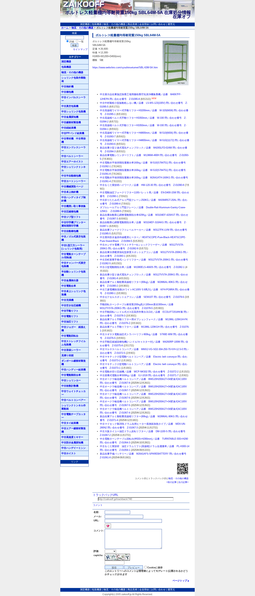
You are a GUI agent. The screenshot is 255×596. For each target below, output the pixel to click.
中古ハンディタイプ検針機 (73, 199)
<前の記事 (171, 482)
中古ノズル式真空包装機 (73, 238)
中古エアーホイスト (72, 161)
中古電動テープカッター (73, 416)
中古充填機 (67, 300)
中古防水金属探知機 (72, 442)
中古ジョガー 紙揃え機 (73, 329)
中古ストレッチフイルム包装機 (73, 343)
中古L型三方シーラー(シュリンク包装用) (73, 247)
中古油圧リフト (69, 321)
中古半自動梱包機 (71, 175)
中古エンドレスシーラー (73, 149)
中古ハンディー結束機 (73, 369)
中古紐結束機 (68, 127)
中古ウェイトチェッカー (73, 393)
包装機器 (97, 24)
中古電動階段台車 (71, 375)
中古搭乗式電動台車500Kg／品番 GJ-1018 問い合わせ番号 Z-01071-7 (139, 375)
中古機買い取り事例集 (73, 206)
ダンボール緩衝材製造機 (73, 362)
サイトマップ (80, 49)
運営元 (171, 24)
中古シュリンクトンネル (73, 169)
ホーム (65, 27)
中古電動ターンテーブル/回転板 (73, 256)
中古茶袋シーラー (71, 350)
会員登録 (144, 24)
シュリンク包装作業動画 (73, 79)
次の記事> (183, 482)
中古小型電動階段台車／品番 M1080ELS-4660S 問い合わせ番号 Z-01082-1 (142, 267)
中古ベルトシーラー (72, 156)
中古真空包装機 (69, 106)
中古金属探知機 (69, 117)
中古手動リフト (69, 310)
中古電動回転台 (69, 335)
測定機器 (85, 24)
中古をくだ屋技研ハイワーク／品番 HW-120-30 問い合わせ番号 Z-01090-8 (142, 185)
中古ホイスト (68, 453)
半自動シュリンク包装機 (73, 273)
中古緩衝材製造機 (71, 122)
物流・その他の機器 (114, 24)
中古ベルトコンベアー (73, 400)
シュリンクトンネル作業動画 (73, 407)
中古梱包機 (67, 92)
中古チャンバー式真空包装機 (73, 264)
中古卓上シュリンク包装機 (73, 293)
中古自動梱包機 (69, 231)
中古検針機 (67, 86)
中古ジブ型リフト (71, 217)
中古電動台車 (68, 285)
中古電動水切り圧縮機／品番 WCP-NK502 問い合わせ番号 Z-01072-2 (139, 371)
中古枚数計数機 (69, 385)
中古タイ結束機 (69, 423)
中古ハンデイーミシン (73, 448)
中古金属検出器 (69, 280)
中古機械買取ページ (72, 186)
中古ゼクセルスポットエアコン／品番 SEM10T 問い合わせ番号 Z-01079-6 (142, 297)
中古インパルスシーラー (73, 99)
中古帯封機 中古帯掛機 (73, 140)
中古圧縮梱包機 (69, 211)
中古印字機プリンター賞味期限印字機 (73, 224)
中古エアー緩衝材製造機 (73, 430)
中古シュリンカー (71, 380)
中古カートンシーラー (73, 181)
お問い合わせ (158, 24)
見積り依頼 (67, 355)
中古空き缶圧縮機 (71, 305)
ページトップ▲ (180, 580)
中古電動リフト (69, 316)
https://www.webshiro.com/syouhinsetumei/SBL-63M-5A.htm (125, 67)
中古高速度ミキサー (72, 437)
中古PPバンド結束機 (72, 133)
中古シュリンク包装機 (73, 111)
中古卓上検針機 (69, 192)
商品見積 (132, 24)
